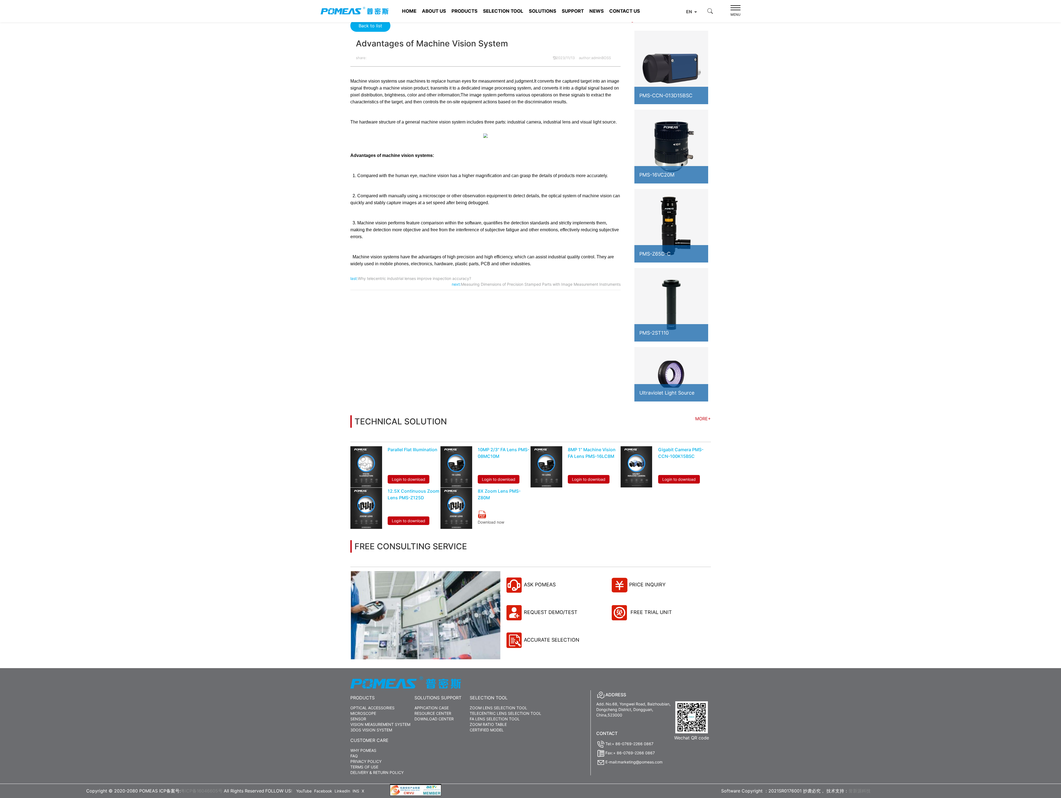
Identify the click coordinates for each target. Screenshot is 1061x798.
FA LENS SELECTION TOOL (495, 718)
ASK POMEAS (540, 584)
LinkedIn (342, 791)
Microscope (363, 713)
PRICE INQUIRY (647, 584)
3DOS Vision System (371, 730)
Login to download (408, 479)
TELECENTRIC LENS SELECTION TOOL (505, 713)
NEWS (596, 11)
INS (356, 791)
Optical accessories (372, 707)
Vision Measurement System (380, 724)
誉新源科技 (860, 791)
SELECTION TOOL (503, 11)
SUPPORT (573, 11)
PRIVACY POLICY (366, 761)
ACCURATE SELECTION (551, 640)
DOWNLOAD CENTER (434, 718)
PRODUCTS (464, 11)
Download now (491, 522)
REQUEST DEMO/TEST (550, 612)
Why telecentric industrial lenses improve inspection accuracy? (414, 278)
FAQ (354, 756)
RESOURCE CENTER (432, 713)
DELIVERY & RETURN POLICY (377, 772)
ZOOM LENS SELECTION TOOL (498, 707)
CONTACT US (624, 11)
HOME (409, 11)
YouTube (304, 791)
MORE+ (703, 418)
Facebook (323, 791)
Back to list (370, 25)
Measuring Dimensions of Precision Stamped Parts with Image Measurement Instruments (541, 284)
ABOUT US (434, 11)
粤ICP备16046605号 (201, 791)
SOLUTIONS (542, 11)
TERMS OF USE (364, 767)
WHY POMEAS (363, 750)
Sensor (358, 718)
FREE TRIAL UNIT (650, 612)
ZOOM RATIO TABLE (488, 724)
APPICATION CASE (431, 707)
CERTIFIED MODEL (487, 730)
